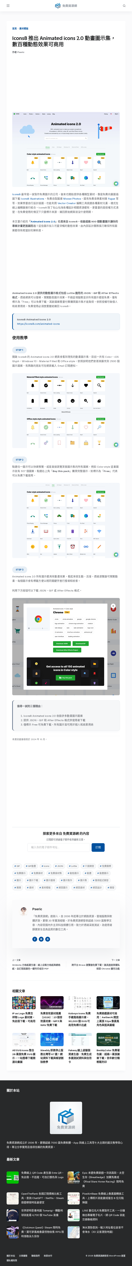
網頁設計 (96, 887)
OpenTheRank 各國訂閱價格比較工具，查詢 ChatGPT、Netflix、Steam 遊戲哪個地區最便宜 (42, 1198)
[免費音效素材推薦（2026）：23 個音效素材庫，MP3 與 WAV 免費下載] (52, 1002)
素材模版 (23, 28)
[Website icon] (41, 939)
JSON (59, 866)
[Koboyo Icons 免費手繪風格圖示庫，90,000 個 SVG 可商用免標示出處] (80, 1002)
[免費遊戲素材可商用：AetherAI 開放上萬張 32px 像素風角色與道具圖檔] (108, 1002)
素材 (30, 887)
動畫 (88, 873)
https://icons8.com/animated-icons (38, 323)
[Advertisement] (66, 83)
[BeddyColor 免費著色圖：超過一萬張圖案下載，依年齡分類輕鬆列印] (108, 1039)
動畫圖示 (102, 873)
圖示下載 (32, 880)
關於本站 (11, 1256)
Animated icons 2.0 (43, 221)
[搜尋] (124, 6)
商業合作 (48, 1256)
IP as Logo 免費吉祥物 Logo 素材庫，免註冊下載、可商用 (23, 1017)
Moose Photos (72, 198)
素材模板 (45, 887)
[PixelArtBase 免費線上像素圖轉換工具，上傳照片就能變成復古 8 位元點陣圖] (74, 1198)
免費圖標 (105, 866)
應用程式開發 (100, 880)
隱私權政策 (12, 1260)
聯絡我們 (35, 1256)
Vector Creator (67, 203)
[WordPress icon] (47, 939)
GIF (17, 866)
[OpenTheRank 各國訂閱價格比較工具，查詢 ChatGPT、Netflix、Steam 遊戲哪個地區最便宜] (13, 1198)
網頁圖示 (62, 887)
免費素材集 (55, 873)
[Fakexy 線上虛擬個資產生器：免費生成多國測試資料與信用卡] (80, 1039)
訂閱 (98, 847)
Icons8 (16, 194)
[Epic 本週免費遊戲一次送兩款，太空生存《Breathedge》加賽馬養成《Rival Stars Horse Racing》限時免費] (74, 1177)
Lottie (73, 866)
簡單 (17, 887)
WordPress (115, 1256)
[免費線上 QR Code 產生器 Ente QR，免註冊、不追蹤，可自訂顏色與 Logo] (13, 1177)
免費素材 (37, 873)
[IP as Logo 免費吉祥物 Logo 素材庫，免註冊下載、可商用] (24, 1002)
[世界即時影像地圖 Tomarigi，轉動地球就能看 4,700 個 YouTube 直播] (13, 1215)
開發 (111, 887)
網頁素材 (79, 887)
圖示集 (82, 880)
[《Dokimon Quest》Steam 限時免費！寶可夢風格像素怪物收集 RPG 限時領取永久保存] (13, 1232)
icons (45, 866)
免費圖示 (20, 873)
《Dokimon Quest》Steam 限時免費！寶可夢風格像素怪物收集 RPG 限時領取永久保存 (42, 1232)
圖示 (17, 880)
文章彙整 (23, 1256)
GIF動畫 (31, 866)
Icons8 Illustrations (32, 198)
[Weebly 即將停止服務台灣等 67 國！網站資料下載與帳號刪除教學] (52, 1039)
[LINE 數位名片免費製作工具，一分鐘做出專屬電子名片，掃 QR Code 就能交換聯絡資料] (74, 1215)
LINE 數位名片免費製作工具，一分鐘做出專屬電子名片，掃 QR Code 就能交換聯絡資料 (103, 1215)
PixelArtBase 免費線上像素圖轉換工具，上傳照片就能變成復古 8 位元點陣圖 (103, 1198)
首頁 (14, 28)
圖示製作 (66, 880)
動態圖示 (73, 873)
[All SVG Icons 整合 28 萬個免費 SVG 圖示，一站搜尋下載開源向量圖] (24, 1039)
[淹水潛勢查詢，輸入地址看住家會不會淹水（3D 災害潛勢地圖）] (74, 1232)
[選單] (8, 5)
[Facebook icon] (34, 939)
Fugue (111, 198)
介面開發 (88, 866)
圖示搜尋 (49, 880)
